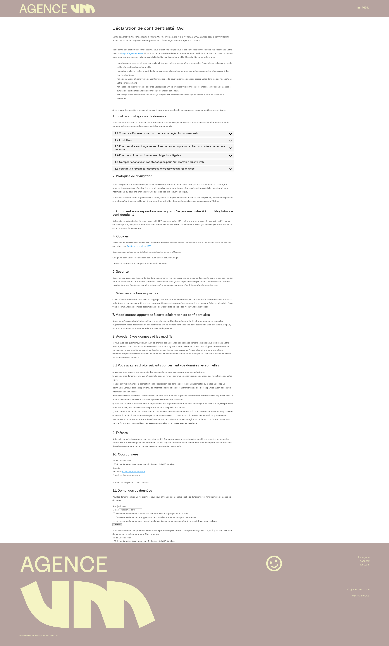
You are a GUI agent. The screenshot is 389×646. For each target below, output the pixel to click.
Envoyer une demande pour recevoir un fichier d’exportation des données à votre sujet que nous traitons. (166, 521)
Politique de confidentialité (47, 636)
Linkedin (365, 564)
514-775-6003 (361, 595)
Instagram (364, 557)
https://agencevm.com (132, 53)
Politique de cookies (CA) (139, 246)
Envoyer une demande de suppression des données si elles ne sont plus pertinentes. (156, 517)
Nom (114, 506)
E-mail (115, 510)
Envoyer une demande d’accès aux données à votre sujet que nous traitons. (152, 514)
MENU (363, 7)
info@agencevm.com (358, 589)
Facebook (364, 561)
